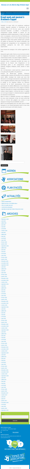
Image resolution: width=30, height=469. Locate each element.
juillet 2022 (3, 287)
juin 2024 (3, 249)
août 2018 (3, 377)
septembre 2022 (5, 284)
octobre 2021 (4, 305)
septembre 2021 (5, 307)
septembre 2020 (5, 329)
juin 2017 (3, 398)
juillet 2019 (3, 356)
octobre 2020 (4, 328)
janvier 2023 (4, 276)
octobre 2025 (4, 230)
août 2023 (3, 266)
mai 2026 (3, 226)
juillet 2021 (3, 310)
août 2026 (3, 221)
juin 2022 (3, 289)
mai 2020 (3, 337)
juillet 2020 (3, 333)
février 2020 (4, 343)
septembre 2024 (5, 245)
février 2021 (4, 320)
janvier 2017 (4, 400)
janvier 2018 (4, 391)
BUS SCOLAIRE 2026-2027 (7, 205)
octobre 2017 (4, 394)
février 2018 (4, 389)
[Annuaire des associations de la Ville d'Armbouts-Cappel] (15, 457)
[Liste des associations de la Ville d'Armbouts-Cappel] (15, 180)
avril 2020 (3, 339)
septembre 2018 (5, 375)
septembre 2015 (5, 410)
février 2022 (4, 297)
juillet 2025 (3, 234)
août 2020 (3, 331)
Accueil (3, 12)
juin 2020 (3, 335)
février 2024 (4, 257)
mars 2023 (3, 272)
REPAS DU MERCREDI (6, 201)
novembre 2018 (4, 372)
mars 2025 (3, 240)
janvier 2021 (4, 322)
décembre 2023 (4, 261)
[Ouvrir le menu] (28, 8)
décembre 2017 (4, 393)
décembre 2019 (4, 347)
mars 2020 (3, 341)
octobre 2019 (4, 351)
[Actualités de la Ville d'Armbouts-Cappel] (15, 197)
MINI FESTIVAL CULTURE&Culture (9, 203)
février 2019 (4, 366)
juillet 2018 (3, 379)
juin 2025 (3, 236)
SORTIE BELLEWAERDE (7, 207)
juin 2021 (3, 312)
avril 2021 (3, 316)
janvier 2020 (4, 345)
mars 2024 (3, 255)
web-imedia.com (18, 467)
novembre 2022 (4, 280)
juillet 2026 (3, 223)
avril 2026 (3, 228)
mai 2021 (3, 314)
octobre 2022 (4, 282)
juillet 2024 (3, 247)
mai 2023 (3, 270)
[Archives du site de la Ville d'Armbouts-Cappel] (15, 214)
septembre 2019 (5, 352)
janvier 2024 (4, 259)
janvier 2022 (4, 299)
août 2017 (3, 396)
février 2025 (4, 242)
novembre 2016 (4, 402)
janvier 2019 (4, 368)
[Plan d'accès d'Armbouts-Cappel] (15, 188)
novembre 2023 (4, 263)
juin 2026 (3, 224)
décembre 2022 (4, 278)
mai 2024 (3, 251)
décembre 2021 (4, 301)
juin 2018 (3, 381)
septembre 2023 (5, 265)
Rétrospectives (9, 12)
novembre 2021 (4, 303)
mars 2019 (3, 364)
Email (2, 414)
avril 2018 (3, 385)
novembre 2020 (4, 326)
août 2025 (3, 232)
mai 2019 (3, 360)
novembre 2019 (4, 349)
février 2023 (4, 274)
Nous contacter (16, 432)
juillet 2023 (3, 268)
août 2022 (3, 286)
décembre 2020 (4, 324)
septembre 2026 (5, 219)
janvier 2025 (4, 244)
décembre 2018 (4, 370)
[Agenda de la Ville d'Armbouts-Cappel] (15, 171)
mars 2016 (3, 406)
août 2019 (3, 354)
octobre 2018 (4, 373)
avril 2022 (3, 293)
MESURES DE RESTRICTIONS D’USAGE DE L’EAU (12, 209)
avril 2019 (3, 362)
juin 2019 (3, 358)
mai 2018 (3, 383)
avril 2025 (3, 238)
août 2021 (3, 308)
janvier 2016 (4, 408)
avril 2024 (3, 253)
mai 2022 (3, 291)
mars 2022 (3, 295)
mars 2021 (3, 318)
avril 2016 (3, 404)
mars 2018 (3, 387)
